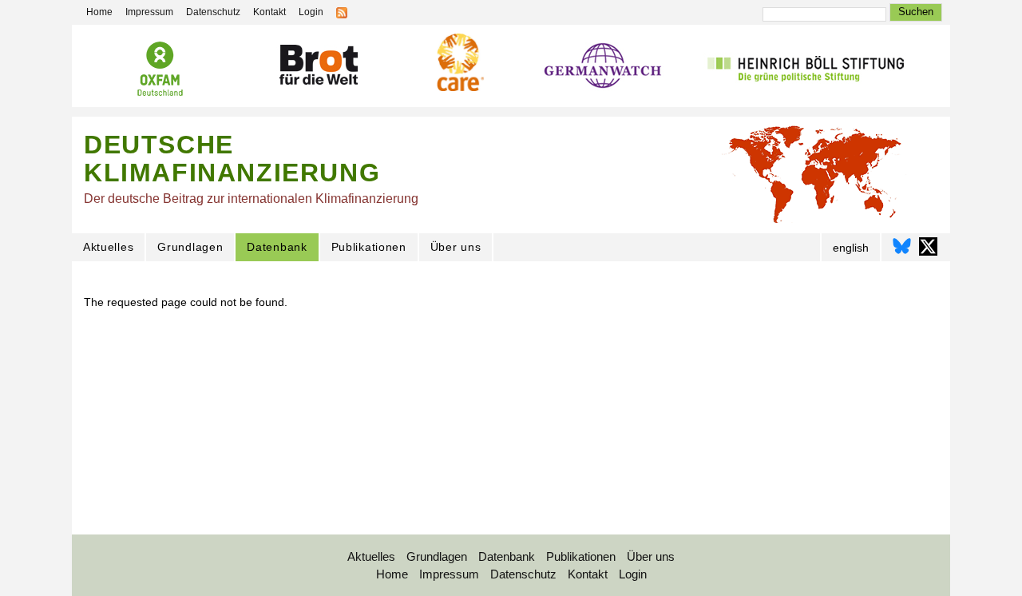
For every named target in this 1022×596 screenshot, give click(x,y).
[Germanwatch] (603, 69)
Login (311, 12)
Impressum (149, 12)
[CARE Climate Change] (458, 65)
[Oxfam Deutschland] (160, 71)
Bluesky (902, 246)
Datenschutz (213, 12)
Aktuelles (108, 246)
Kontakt (269, 12)
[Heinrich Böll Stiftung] (805, 69)
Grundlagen (190, 246)
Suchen (915, 12)
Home (99, 12)
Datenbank (277, 246)
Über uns (455, 246)
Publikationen (368, 246)
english (851, 247)
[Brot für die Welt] (317, 67)
